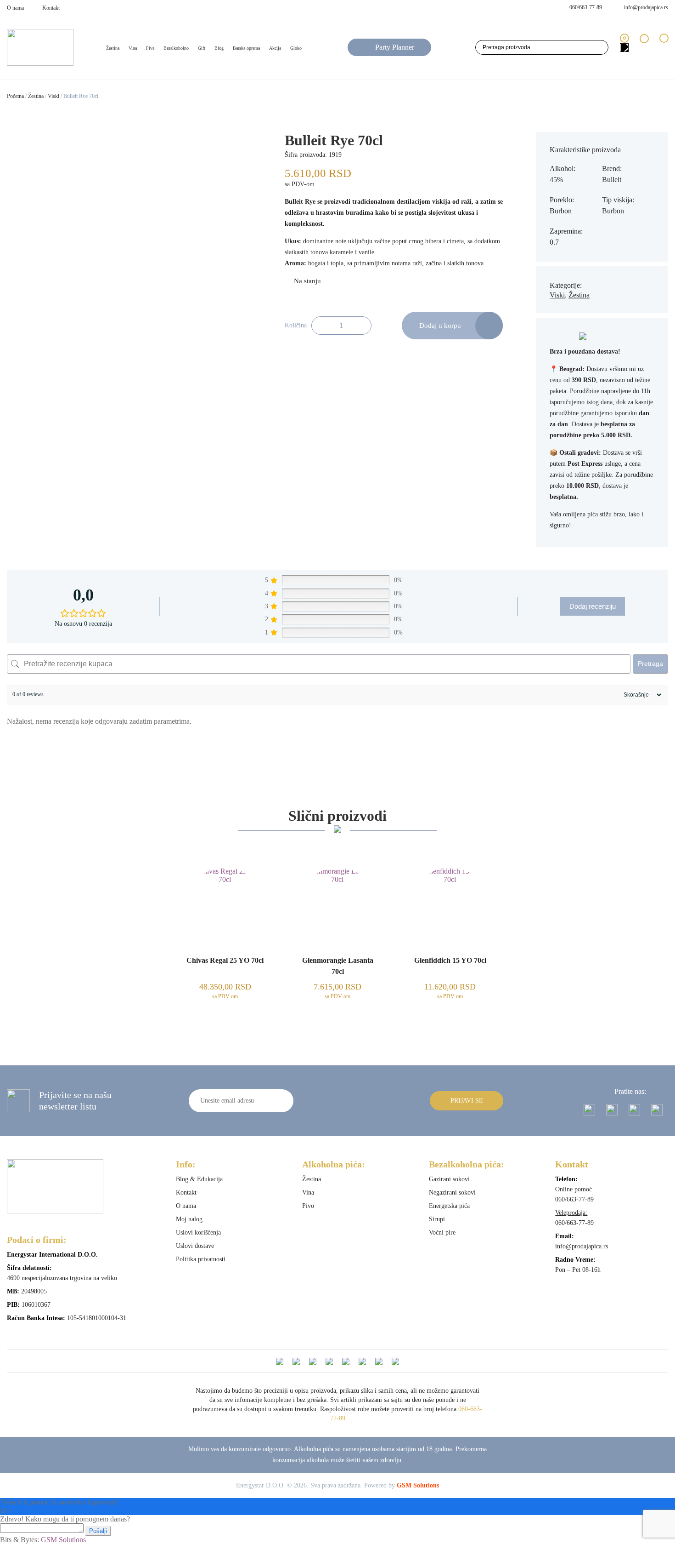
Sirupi (437, 1219)
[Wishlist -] (644, 47)
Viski (53, 96)
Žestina (36, 96)
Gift (201, 48)
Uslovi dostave (195, 1245)
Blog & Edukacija (199, 1179)
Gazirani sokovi (449, 1179)
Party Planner (394, 47)
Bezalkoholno (176, 48)
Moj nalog (189, 1219)
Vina (133, 48)
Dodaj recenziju (592, 606)
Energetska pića (449, 1205)
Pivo (308, 1205)
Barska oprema (246, 48)
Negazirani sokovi (452, 1192)
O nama (15, 8)
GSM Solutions (418, 1485)
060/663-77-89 (585, 7)
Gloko (296, 48)
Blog (219, 48)
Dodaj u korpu (440, 325)
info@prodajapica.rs (646, 7)
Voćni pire (442, 1232)
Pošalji (98, 1530)
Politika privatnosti (200, 1259)
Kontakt (51, 8)
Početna (15, 96)
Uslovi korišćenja (198, 1232)
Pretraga (650, 663)
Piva (150, 48)
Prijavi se (466, 1100)
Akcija (275, 48)
